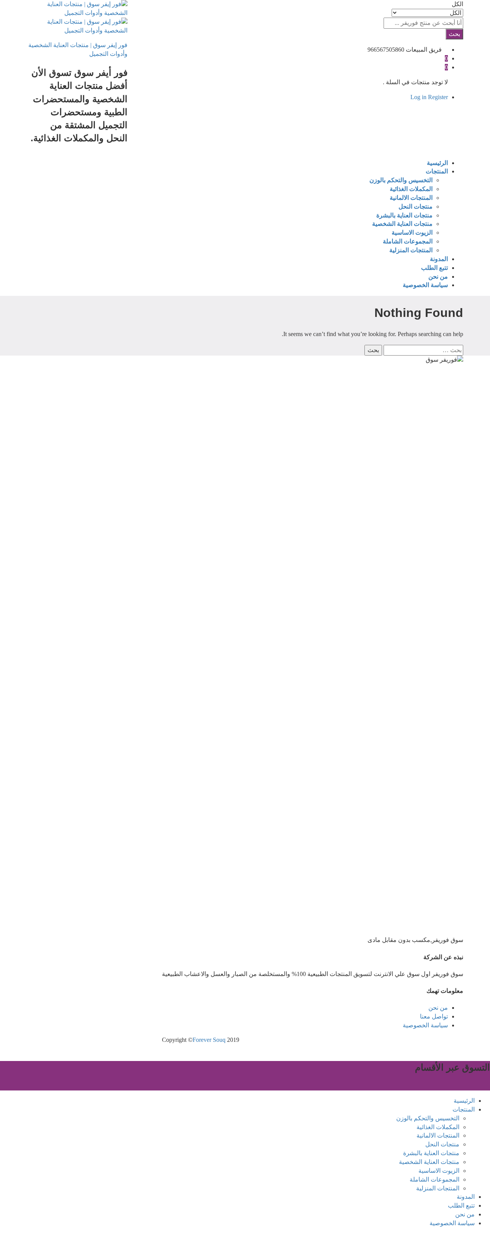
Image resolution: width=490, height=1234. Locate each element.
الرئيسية (437, 163)
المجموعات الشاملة (408, 241)
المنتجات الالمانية (411, 197)
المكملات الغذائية (411, 189)
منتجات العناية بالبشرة (404, 215)
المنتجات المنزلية (411, 250)
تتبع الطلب (434, 267)
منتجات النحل (416, 206)
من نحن (438, 276)
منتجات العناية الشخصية (402, 223)
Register (438, 97)
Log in (418, 97)
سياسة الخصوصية (425, 285)
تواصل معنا (434, 1016)
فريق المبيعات (424, 49)
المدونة (439, 259)
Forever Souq (209, 1039)
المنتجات (463, 1109)
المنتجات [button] (437, 171)
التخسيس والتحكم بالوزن (401, 180)
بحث (454, 34)
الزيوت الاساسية (412, 232)
